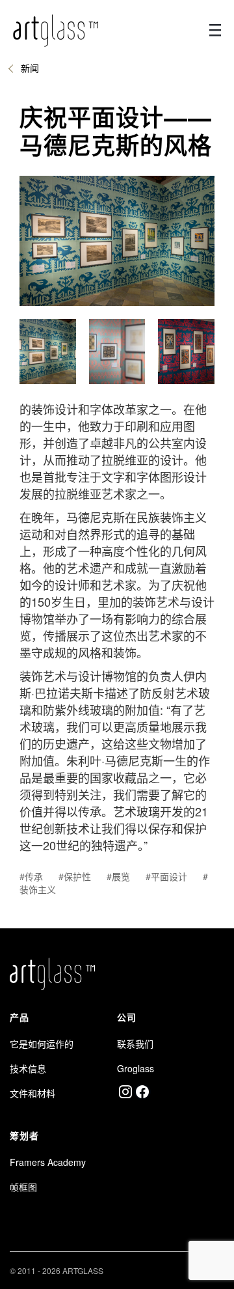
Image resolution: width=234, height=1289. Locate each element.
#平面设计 (166, 876)
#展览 (118, 876)
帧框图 (23, 1186)
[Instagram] (125, 1092)
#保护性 (74, 876)
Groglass (135, 1068)
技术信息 (28, 1068)
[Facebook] (142, 1092)
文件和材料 (32, 1093)
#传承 (31, 876)
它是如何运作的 (41, 1043)
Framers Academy (48, 1162)
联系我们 (135, 1043)
